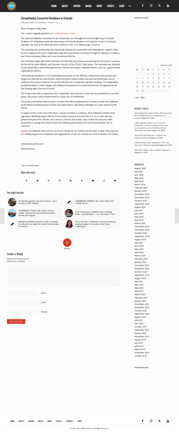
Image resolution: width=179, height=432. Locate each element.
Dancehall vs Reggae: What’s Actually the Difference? (152, 150)
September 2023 (142, 275)
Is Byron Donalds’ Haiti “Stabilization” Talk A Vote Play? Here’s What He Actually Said (152, 143)
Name (44, 293)
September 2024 (142, 236)
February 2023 (141, 297)
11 (164, 78)
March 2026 (140, 184)
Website (44, 312)
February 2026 (141, 187)
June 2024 (139, 246)
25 (164, 87)
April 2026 (139, 181)
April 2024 (139, 252)
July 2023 (139, 281)
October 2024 (141, 233)
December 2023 (142, 265)
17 (158, 82)
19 (169, 82)
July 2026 (139, 171)
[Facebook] (142, 5)
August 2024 (140, 239)
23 (153, 87)
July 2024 (139, 242)
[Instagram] (151, 5)
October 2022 (141, 310)
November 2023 (142, 268)
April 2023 (139, 291)
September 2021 (142, 330)
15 (148, 82)
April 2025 (139, 220)
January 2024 (140, 262)
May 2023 (139, 288)
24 (158, 87)
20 (137, 87)
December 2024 (142, 226)
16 (153, 82)
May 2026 (139, 178)
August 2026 (140, 168)
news (52, 22)
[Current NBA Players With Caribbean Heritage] (2, 216)
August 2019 (140, 339)
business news (32, 165)
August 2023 (140, 278)
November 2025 (142, 197)
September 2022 (142, 313)
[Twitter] (159, 5)
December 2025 (142, 194)
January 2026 (140, 191)
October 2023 (141, 271)
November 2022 (142, 307)
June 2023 (139, 284)
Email (44, 302)
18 (164, 82)
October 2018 (141, 355)
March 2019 (140, 349)
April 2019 (139, 346)
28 (142, 91)
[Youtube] (168, 5)
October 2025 (141, 200)
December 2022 (142, 304)
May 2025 (139, 216)
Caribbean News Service (64, 33)
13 (137, 82)
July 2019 (139, 343)
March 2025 (140, 223)
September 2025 (142, 204)
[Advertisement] (72, 156)
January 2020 (140, 333)
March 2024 (140, 255)
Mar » (143, 97)
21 (142, 87)
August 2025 (140, 207)
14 (142, 82)
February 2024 (141, 258)
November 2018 (142, 352)
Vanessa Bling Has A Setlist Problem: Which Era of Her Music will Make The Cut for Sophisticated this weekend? (153, 115)
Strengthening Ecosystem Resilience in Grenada (46, 18)
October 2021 (141, 326)
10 (158, 78)
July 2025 (139, 210)
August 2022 (140, 317)
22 (148, 87)
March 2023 (140, 294)
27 (137, 91)
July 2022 (139, 320)
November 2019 (142, 336)
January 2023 (140, 301)
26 (169, 87)
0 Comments (41, 22)
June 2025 (139, 213)
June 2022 (139, 323)
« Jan (137, 97)
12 (169, 78)
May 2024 (139, 249)
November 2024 (142, 229)
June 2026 (139, 174)
